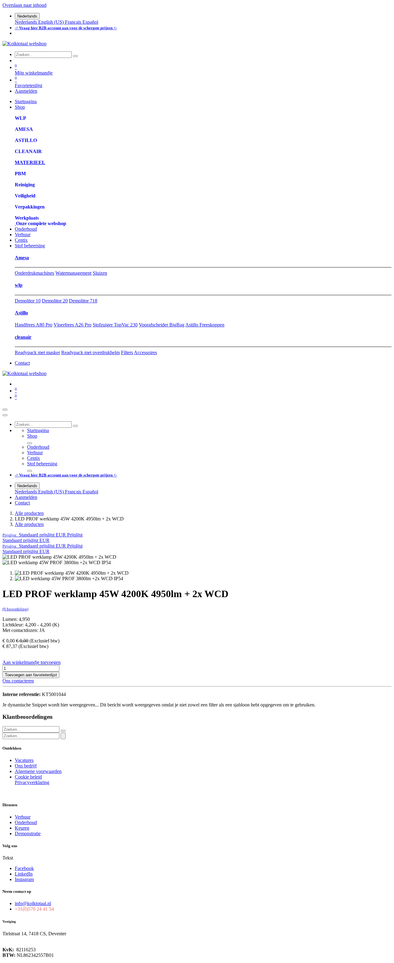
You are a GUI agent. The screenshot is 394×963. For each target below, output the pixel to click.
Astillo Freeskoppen (204, 324)
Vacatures (24, 760)
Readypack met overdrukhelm (90, 352)
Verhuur (22, 816)
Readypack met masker (37, 352)
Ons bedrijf (26, 765)
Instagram (24, 879)
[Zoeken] (75, 56)
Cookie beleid (28, 776)
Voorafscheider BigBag (161, 324)
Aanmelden (26, 91)
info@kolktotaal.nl (33, 903)
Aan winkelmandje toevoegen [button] (31, 662)
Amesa (22, 257)
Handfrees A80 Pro (33, 324)
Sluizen (100, 273)
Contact (22, 363)
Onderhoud (26, 822)
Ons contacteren (18, 680)
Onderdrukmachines (34, 273)
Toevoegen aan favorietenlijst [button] (31, 675)
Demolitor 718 (83, 300)
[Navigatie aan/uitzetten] (4, 410)
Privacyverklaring (32, 782)
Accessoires (145, 352)
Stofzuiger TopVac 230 (115, 324)
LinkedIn (24, 873)
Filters (127, 352)
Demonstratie (28, 833)
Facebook (24, 868)
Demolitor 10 (28, 300)
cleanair (23, 337)
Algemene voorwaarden (38, 771)
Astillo (21, 312)
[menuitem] (26, 22)
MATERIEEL (30, 162)
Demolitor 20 (55, 300)
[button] (42, 534)
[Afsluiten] (4, 415)
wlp (18, 285)
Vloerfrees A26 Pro (72, 324)
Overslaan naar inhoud (24, 5)
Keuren (22, 828)
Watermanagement (73, 273)
